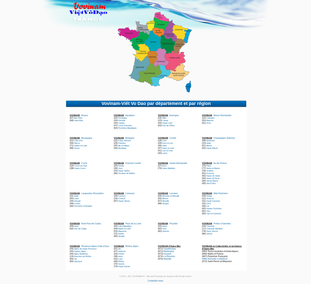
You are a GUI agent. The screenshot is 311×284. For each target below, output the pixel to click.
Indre (164, 146)
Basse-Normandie (222, 115)
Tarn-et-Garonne (213, 213)
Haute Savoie (124, 266)
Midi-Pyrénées (221, 193)
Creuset (121, 198)
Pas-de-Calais (80, 229)
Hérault (77, 201)
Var (75, 259)
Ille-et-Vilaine (123, 146)
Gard (76, 198)
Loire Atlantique (124, 226)
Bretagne (129, 138)
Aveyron (210, 198)
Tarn (208, 211)
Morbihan (122, 148)
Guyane (167, 254)
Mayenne (122, 231)
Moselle (165, 201)
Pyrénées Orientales (83, 206)
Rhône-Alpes (131, 246)
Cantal (165, 120)
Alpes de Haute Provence (85, 249)
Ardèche (122, 251)
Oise (164, 229)
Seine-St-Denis (213, 178)
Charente (210, 226)
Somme (165, 231)
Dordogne (122, 118)
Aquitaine (130, 115)
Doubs (121, 166)
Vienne (209, 234)
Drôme (121, 254)
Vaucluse (78, 261)
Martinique (169, 251)
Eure (164, 166)
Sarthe (121, 234)
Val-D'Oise (211, 183)
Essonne (210, 173)
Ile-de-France (220, 163)
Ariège (209, 196)
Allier (164, 118)
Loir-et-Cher (167, 151)
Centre (173, 138)
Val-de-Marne (212, 181)
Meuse (165, 198)
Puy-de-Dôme (168, 125)
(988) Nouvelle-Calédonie (214, 259)
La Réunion (169, 256)
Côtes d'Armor (124, 140)
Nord (76, 226)
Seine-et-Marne (213, 168)
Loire (120, 259)
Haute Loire (167, 123)
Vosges (165, 203)
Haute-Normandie (178, 163)
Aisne (164, 226)
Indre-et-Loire (168, 148)
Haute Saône (124, 171)
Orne (208, 123)
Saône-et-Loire (80, 146)
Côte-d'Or (78, 140)
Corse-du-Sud (80, 166)
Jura (120, 168)
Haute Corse (79, 168)
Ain (119, 249)
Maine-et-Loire (124, 229)
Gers (208, 203)
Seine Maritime (168, 168)
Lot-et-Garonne (125, 125)
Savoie (121, 264)
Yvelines (210, 171)
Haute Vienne (124, 201)
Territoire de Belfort (126, 173)
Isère (120, 256)
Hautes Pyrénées (214, 208)
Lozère (77, 203)
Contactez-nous (155, 281)
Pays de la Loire (133, 223)
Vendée (121, 236)
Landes (121, 123)
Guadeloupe (170, 249)
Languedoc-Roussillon (92, 193)
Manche (209, 120)
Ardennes (210, 140)
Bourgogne (86, 138)
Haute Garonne (213, 201)
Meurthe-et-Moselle (170, 196)
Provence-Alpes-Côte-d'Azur (95, 246)
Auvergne (174, 115)
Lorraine (174, 193)
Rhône (121, 261)
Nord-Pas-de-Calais (91, 223)
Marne (209, 146)
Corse (84, 163)
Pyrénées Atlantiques (127, 128)
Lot (207, 206)
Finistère (122, 143)
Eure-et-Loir (167, 143)
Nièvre (77, 143)
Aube (208, 143)
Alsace (84, 115)
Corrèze (121, 196)
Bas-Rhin (78, 118)
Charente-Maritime (214, 229)
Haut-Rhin (78, 120)
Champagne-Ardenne (224, 138)
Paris (208, 166)
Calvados (210, 118)
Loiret (164, 153)
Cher (164, 140)
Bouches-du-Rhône (82, 256)
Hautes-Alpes (80, 251)
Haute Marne (212, 148)
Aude (76, 196)
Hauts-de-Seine (213, 176)
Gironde (121, 120)
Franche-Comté (133, 163)
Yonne (77, 148)
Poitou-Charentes (222, 223)
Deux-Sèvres (212, 231)
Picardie (174, 223)
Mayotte (167, 259)
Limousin (129, 193)
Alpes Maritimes (81, 254)
